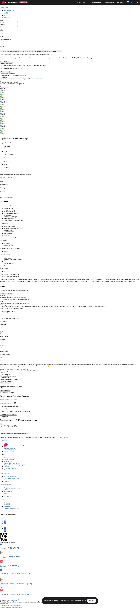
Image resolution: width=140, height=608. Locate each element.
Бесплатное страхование (12, 480)
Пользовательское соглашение (10, 605)
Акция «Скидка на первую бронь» (15, 465)
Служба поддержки (10, 450)
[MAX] (5, 523)
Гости (2, 28)
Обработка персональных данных (11, 607)
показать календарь (6, 293)
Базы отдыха (8, 496)
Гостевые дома (8, 495)
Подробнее (3, 440)
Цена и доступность (6, 63)
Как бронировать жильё (11, 458)
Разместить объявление (11, 478)
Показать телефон (6, 72)
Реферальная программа (11, 508)
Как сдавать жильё (10, 476)
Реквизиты (7, 506)
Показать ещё (5, 390)
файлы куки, (55, 601)
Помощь (6, 481)
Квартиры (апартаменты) (12, 488)
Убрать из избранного (36, 79)
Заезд (1, 20)
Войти (121, 2)
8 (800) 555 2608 (9, 451)
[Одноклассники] (5, 521)
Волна (26, 143)
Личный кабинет (9, 448)
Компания (7, 503)
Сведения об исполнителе (8, 414)
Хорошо (91, 600)
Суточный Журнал (10, 468)
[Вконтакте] (5, 526)
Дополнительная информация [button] (9, 274)
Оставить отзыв (5, 383)
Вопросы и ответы (10, 470)
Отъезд (2, 24)
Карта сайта (4, 603)
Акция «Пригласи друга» (12, 463)
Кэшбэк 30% (8, 461)
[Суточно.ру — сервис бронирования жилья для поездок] (10, 2)
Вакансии (7, 505)
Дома (5, 493)
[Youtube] (5, 528)
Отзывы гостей (9, 459)
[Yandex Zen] (5, 531)
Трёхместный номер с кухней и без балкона (14, 369)
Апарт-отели (8, 491)
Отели (6, 489)
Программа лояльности (11, 510)
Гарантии (7, 466)
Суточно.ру (14, 600)
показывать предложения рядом (12, 308)
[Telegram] (5, 518)
